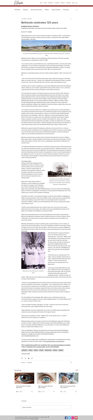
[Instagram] (73, 417)
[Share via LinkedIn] (28, 358)
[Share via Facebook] (22, 358)
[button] (76, 9)
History (35, 350)
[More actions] (71, 19)
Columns (25, 9)
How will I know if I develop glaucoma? (23, 386)
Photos (47, 9)
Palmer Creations (34, 418)
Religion (61, 350)
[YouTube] (76, 417)
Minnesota (24, 350)
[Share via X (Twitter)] (25, 358)
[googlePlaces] (48, 417)
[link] (76, 2)
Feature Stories (56, 9)
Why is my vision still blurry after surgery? (45, 386)
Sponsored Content (36, 9)
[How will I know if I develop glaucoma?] (24, 378)
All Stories (17, 9)
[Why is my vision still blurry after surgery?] (46, 378)
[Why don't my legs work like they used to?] (68, 378)
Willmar (55, 350)
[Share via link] (32, 358)
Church (41, 350)
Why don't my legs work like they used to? (67, 386)
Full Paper (66, 9)
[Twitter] (69, 417)
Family (30, 350)
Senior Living (48, 350)
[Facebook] (66, 417)
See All (77, 370)
